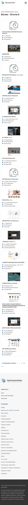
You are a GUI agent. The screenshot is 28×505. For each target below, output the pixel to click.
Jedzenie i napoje (5, 424)
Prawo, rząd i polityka (7, 439)
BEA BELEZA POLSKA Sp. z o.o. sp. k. (12, 75)
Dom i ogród (4, 413)
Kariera (3, 427)
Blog (2, 393)
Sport (2, 456)
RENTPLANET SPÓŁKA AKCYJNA (11, 328)
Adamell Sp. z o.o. (7, 200)
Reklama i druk (5, 444)
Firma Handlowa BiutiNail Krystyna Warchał (12, 32)
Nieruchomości (5, 433)
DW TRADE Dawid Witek (9, 349)
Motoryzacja (5, 430)
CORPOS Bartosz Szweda (9, 283)
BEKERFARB (5, 54)
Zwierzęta (4, 473)
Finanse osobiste (6, 419)
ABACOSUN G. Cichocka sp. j (10, 221)
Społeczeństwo (5, 453)
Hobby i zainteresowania (8, 422)
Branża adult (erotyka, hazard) (10, 410)
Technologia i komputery (8, 465)
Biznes (3, 407)
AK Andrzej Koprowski (8, 158)
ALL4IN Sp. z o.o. (7, 137)
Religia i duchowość (6, 447)
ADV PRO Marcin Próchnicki (10, 179)
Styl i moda (4, 459)
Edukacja (3, 416)
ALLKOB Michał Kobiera (9, 116)
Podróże (3, 436)
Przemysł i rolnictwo (7, 442)
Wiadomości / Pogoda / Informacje (10, 468)
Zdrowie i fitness (6, 470)
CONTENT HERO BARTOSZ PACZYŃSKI (13, 262)
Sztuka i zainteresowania (8, 462)
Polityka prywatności (7, 395)
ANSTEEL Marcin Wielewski (10, 95)
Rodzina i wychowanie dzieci (9, 450)
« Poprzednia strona (9, 363)
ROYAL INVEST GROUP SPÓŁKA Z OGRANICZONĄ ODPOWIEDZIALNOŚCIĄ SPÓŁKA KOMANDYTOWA (13, 305)
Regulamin (4, 398)
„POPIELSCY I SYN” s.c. (8, 241)
